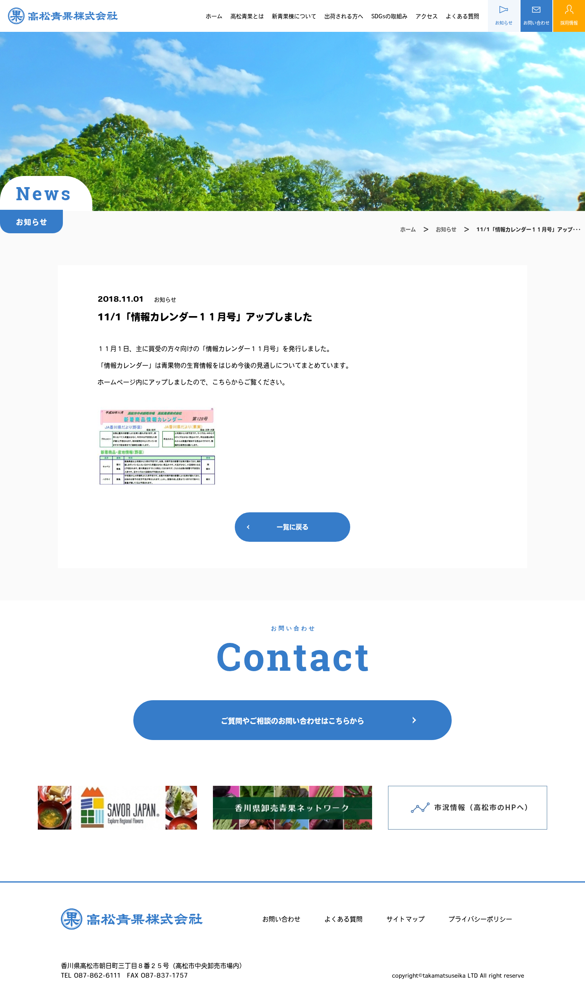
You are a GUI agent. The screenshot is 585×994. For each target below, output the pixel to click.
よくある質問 (462, 16)
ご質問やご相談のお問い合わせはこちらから (292, 721)
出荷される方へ (343, 16)
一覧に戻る (292, 527)
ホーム (214, 16)
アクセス (426, 16)
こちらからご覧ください (247, 382)
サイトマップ (405, 919)
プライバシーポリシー (480, 919)
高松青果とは (247, 16)
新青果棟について (294, 16)
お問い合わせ (281, 919)
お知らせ (446, 229)
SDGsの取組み (389, 16)
